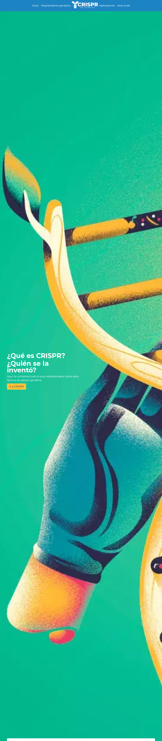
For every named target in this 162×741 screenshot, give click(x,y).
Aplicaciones (107, 5)
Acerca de (123, 5)
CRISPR (85, 5)
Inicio (35, 5)
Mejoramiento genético (56, 5)
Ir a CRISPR (16, 386)
